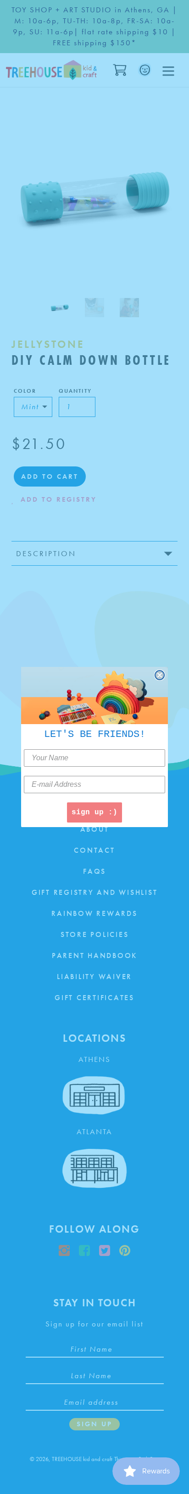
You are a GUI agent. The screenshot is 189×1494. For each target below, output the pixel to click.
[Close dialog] (159, 675)
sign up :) (94, 812)
